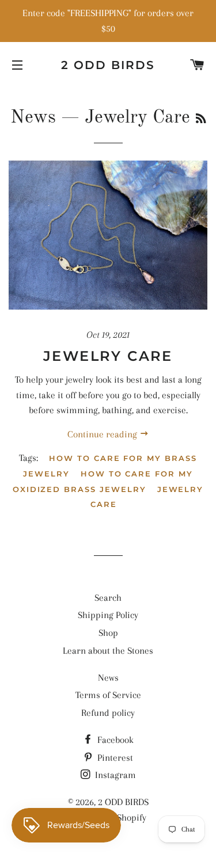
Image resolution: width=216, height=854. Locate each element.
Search (108, 597)
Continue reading (103, 434)
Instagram (114, 774)
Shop (108, 632)
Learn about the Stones (108, 650)
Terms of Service (108, 694)
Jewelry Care (108, 356)
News (33, 118)
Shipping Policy (108, 614)
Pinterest (114, 757)
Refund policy (108, 712)
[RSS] (200, 119)
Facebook (114, 739)
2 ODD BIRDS (108, 65)
